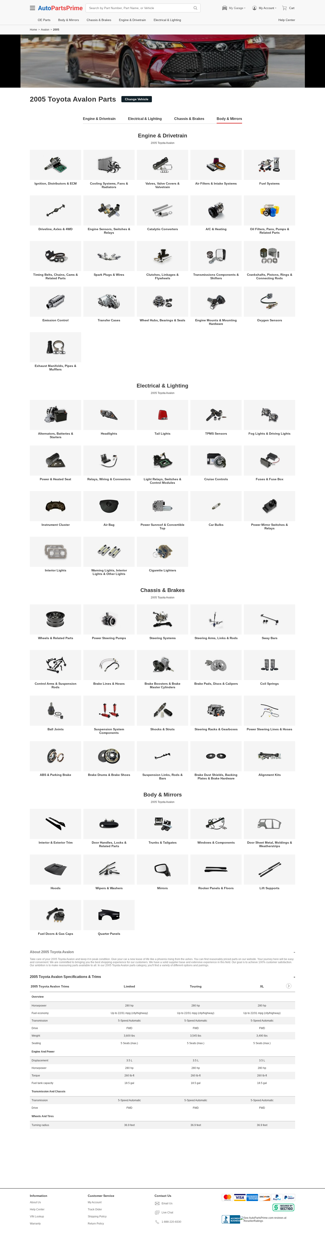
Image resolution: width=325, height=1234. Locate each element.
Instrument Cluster (56, 524)
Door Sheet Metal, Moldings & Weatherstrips (269, 844)
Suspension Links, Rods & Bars (162, 776)
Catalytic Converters (162, 229)
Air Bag (109, 524)
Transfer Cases (109, 320)
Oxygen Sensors (269, 320)
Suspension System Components (109, 731)
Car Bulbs (216, 524)
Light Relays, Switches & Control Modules (162, 480)
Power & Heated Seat (55, 479)
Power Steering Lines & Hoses (269, 729)
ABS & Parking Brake (55, 775)
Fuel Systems (269, 183)
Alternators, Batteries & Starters (55, 435)
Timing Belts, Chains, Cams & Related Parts (55, 276)
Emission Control (55, 320)
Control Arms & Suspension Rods (55, 685)
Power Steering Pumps (109, 638)
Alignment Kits (269, 775)
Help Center (37, 1209)
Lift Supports (269, 888)
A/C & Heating (216, 229)
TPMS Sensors (216, 433)
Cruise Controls (216, 479)
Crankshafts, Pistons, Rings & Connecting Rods (269, 276)
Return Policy (96, 1223)
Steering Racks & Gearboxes (216, 729)
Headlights (109, 433)
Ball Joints (56, 729)
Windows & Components (216, 842)
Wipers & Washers (109, 888)
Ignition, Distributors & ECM (55, 183)
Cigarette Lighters (162, 570)
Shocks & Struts (162, 729)
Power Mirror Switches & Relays (269, 526)
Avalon (45, 29)
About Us (35, 1202)
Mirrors (162, 888)
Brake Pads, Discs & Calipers (216, 683)
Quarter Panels (109, 933)
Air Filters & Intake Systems (216, 183)
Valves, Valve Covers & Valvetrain (162, 185)
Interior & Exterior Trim (56, 842)
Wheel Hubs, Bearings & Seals (162, 320)
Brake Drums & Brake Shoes (109, 775)
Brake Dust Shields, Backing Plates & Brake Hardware (216, 776)
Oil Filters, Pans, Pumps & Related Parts (269, 230)
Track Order (95, 1209)
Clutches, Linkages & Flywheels (162, 276)
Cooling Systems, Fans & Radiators (109, 185)
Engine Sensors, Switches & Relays (109, 230)
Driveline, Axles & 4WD (55, 229)
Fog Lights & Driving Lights (270, 433)
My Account (94, 1202)
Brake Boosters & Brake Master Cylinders (162, 685)
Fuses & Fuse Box (269, 479)
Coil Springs (269, 683)
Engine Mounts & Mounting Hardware (216, 322)
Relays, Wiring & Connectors (109, 479)
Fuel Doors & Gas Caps (55, 933)
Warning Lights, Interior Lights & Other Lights (109, 572)
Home (33, 29)
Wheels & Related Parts (55, 638)
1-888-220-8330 (171, 1221)
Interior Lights (55, 570)
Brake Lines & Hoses (109, 683)
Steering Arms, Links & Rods (216, 638)
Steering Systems (162, 638)
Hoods (56, 888)
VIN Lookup (37, 1216)
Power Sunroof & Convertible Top (162, 526)
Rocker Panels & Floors (216, 888)
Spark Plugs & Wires (109, 274)
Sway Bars (269, 638)
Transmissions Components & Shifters (216, 276)
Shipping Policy (97, 1216)
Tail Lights (162, 433)
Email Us (167, 1203)
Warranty (35, 1223)
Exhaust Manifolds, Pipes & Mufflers (55, 367)
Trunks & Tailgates (163, 842)
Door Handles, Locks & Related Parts (109, 844)
